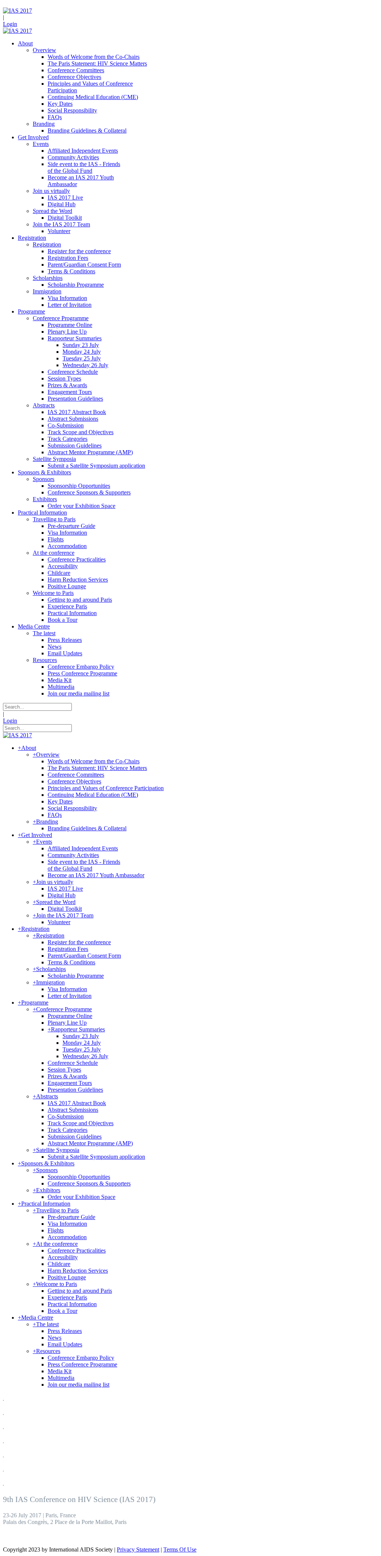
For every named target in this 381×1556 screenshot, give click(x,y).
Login (10, 24)
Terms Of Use (179, 1549)
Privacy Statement (138, 1549)
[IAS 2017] (17, 10)
